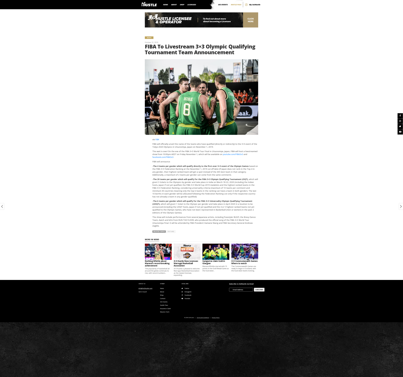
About (162, 292)
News (162, 288)
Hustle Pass (164, 305)
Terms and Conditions (203, 317)
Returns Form (164, 312)
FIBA (157, 139)
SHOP (182, 4)
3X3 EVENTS (223, 4)
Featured (170, 231)
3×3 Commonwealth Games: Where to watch (244, 262)
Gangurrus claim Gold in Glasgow (213, 262)
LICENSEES (191, 4)
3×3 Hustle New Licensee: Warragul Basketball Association (186, 263)
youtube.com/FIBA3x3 (233, 154)
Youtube (187, 298)
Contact (162, 298)
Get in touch (143, 292)
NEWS (165, 4)
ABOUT (174, 4)
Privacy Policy (216, 317)
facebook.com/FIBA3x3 (162, 157)
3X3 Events (163, 302)
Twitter (186, 288)
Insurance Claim (165, 309)
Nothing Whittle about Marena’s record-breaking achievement (157, 263)
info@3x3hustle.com (145, 288)
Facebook (188, 295)
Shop (162, 295)
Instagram (187, 292)
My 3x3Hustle (254, 4)
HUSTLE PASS (236, 4)
